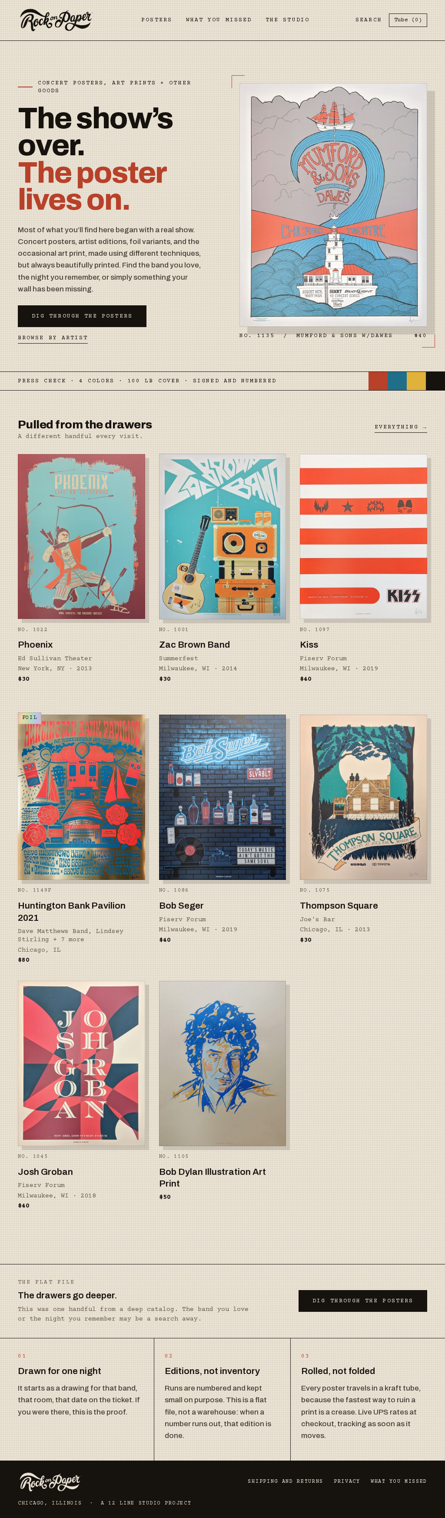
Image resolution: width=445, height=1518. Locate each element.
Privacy (347, 1482)
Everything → (401, 427)
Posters (156, 20)
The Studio (287, 20)
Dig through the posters (82, 316)
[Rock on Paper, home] (56, 20)
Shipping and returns (285, 1482)
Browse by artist (53, 338)
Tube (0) (408, 20)
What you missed (219, 20)
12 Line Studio (134, 1503)
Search (368, 20)
